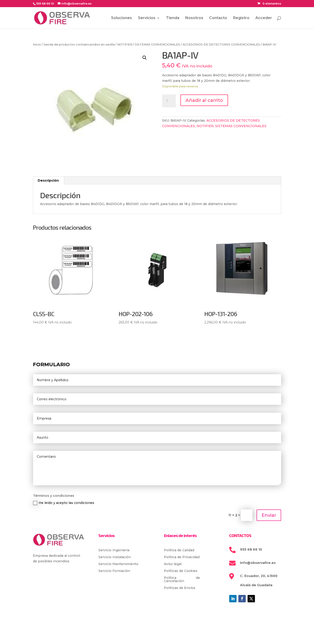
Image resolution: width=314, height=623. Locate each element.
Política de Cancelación (182, 579)
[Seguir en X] (251, 598)
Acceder (263, 18)
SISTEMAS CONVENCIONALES (157, 44)
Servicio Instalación (114, 557)
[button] (144, 58)
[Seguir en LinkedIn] (233, 598)
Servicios (146, 18)
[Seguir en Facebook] (242, 598)
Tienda (172, 18)
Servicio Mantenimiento (118, 564)
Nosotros (194, 18)
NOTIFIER (124, 44)
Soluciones (121, 18)
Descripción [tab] (48, 180)
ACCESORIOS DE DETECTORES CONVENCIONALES (221, 44)
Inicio (37, 44)
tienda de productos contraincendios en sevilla (79, 44)
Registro (241, 18)
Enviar (269, 515)
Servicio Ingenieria (113, 550)
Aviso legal (173, 564)
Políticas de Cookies (180, 571)
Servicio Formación (114, 571)
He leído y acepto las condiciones (66, 503)
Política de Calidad (179, 550)
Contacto (218, 18)
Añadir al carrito (204, 100)
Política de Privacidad (182, 557)
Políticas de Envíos (179, 588)
